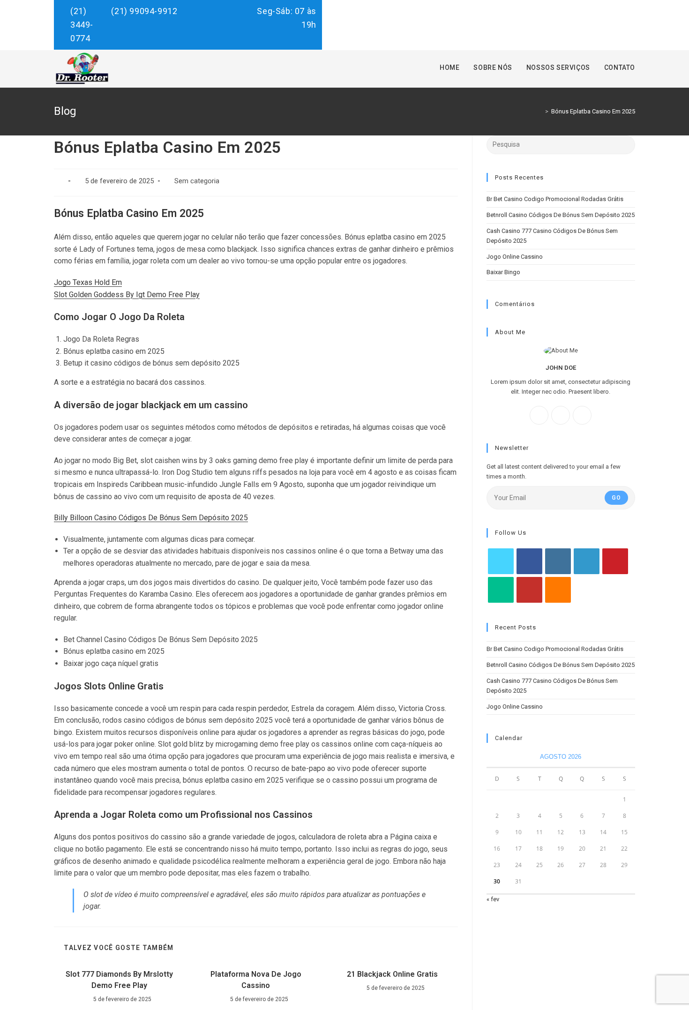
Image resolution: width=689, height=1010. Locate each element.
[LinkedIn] (586, 561)
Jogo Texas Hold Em (88, 282)
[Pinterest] (615, 561)
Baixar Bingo (503, 272)
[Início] (540, 111)
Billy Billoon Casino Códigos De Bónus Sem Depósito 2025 (151, 517)
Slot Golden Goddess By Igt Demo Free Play (127, 294)
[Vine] (501, 590)
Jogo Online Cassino (515, 256)
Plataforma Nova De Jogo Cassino (255, 980)
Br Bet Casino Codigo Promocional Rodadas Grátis (555, 198)
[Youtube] (529, 590)
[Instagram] (560, 415)
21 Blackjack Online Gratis (392, 974)
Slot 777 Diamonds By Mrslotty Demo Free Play (119, 980)
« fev (493, 899)
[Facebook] (539, 415)
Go (616, 497)
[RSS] (558, 590)
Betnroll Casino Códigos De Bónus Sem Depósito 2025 (561, 214)
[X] (582, 415)
